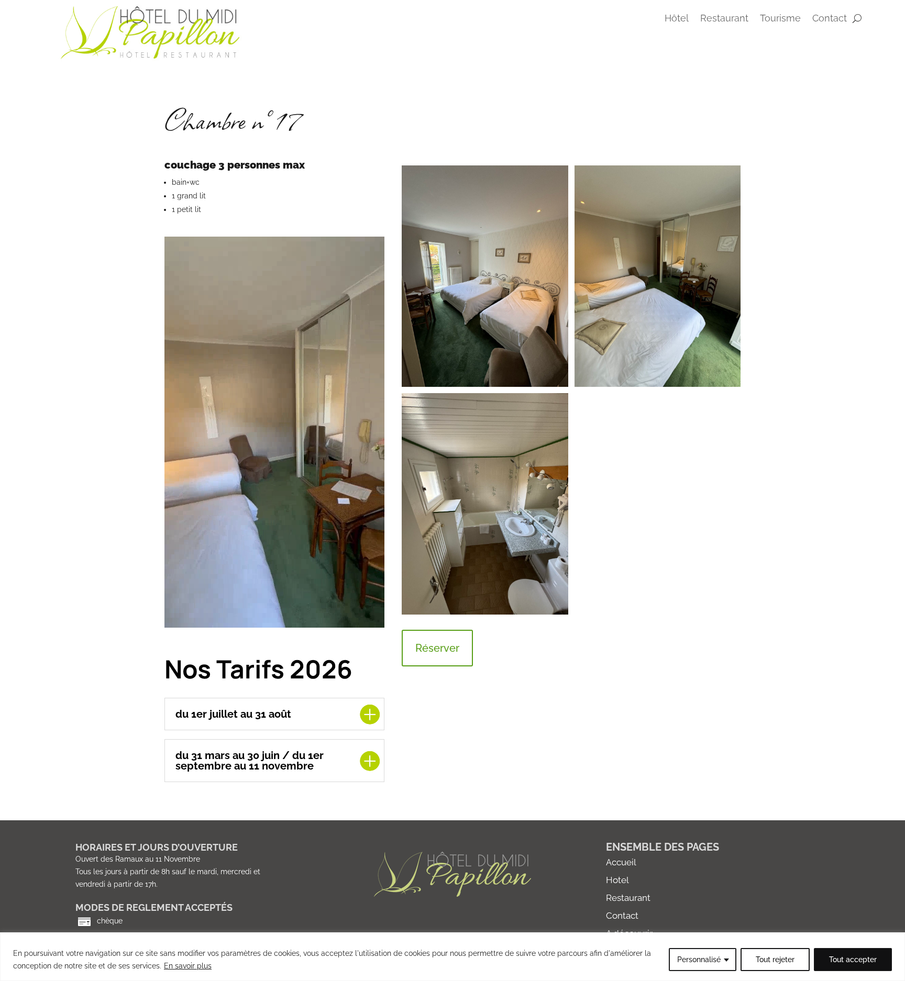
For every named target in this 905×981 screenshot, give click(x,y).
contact (829, 19)
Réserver (437, 648)
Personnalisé (699, 959)
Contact (622, 915)
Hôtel (677, 19)
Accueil (621, 862)
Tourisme (780, 19)
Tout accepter (853, 959)
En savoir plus (188, 966)
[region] (452, 956)
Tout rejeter (775, 959)
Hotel (617, 880)
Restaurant (724, 19)
